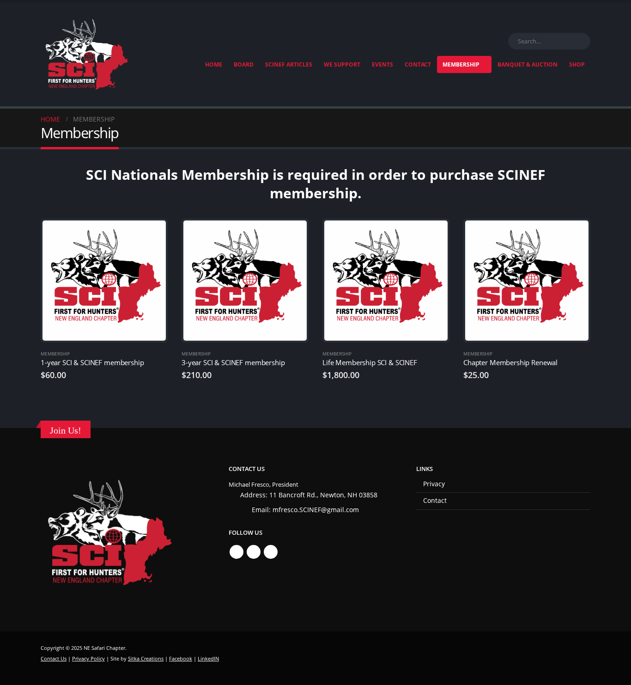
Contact (418, 64)
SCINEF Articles (288, 64)
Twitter (254, 552)
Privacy (434, 483)
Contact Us (54, 658)
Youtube (271, 552)
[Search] (581, 41)
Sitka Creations (146, 658)
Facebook (236, 552)
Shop (577, 64)
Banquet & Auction (528, 64)
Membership (461, 64)
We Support (342, 64)
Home (213, 64)
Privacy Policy (88, 658)
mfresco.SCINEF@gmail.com (316, 509)
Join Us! (65, 430)
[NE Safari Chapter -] (87, 54)
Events (382, 64)
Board (244, 64)
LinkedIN (208, 658)
